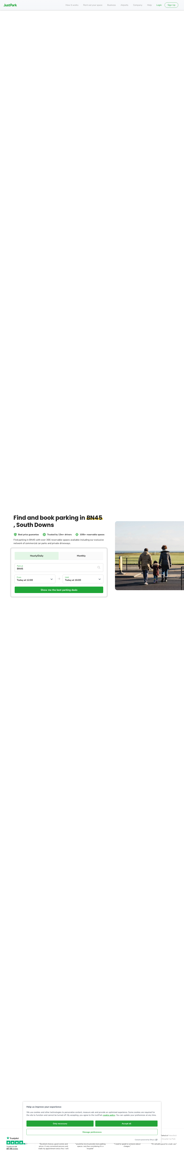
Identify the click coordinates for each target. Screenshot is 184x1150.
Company (137, 5)
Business (111, 5)
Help (149, 5)
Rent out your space (92, 5)
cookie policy (109, 1115)
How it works (72, 5)
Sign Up (171, 5)
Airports (124, 5)
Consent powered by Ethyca (145, 1140)
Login (159, 5)
